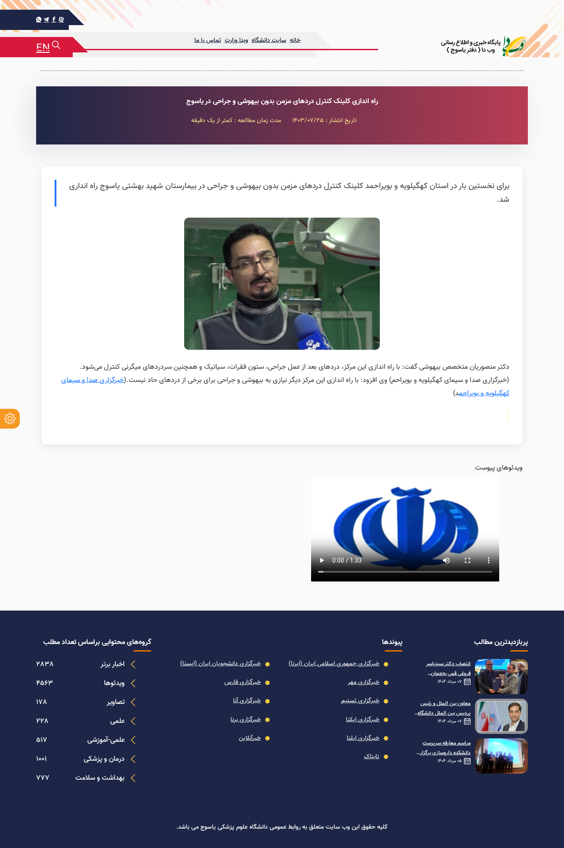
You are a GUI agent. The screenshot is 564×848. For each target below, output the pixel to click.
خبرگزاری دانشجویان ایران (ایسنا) (220, 664)
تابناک (371, 757)
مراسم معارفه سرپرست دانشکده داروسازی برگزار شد (445, 748)
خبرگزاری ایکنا (362, 720)
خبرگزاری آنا (247, 701)
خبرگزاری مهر (363, 682)
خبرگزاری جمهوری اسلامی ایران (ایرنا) (334, 664)
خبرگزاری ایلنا (363, 738)
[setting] (10, 419)
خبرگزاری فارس (242, 682)
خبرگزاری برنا (245, 720)
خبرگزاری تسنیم (360, 701)
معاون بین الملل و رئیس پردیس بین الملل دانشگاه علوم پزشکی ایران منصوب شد (444, 709)
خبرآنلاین (250, 738)
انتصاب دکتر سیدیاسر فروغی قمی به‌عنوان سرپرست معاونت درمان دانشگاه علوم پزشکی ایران (444, 669)
